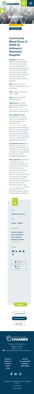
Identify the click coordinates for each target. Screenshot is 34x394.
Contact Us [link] (7, 361)
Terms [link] (19, 385)
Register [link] (20, 304)
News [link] (8, 368)
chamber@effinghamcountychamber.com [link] (17, 350)
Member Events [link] (15, 28)
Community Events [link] (16, 25)
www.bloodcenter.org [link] (16, 109)
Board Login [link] (25, 366)
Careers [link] (25, 359)
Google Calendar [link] (17, 267)
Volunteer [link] (25, 363)
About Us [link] (8, 359)
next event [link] (18, 324)
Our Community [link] (25, 361)
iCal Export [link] (19, 262)
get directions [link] (17, 242)
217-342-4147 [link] (18, 348)
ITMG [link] (19, 388)
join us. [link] (24, 3)
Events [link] (7, 366)
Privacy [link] (15, 385)
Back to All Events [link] (19, 318)
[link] (2, 11)
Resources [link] (7, 363)
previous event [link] (20, 313)
